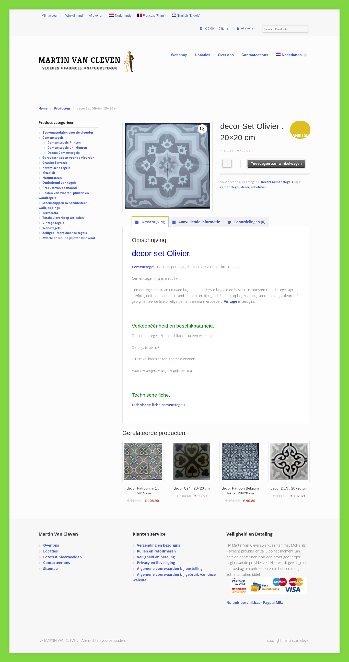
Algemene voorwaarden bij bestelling (170, 568)
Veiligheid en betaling (156, 557)
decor (245, 187)
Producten (62, 108)
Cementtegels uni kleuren (67, 147)
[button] (202, 129)
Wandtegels (51, 228)
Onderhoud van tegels (59, 182)
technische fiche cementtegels (158, 404)
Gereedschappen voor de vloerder (68, 157)
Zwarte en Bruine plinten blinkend (68, 238)
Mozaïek (48, 172)
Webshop (179, 55)
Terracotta (50, 213)
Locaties (202, 55)
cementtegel (229, 187)
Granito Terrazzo (54, 162)
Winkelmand (74, 15)
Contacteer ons (254, 55)
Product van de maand (59, 188)
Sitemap (50, 568)
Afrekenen (96, 15)
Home (43, 108)
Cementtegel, (143, 266)
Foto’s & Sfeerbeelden (62, 557)
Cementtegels (53, 137)
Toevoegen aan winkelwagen (276, 163)
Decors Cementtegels (277, 182)
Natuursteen (52, 178)
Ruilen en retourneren (156, 551)
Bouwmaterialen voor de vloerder (67, 132)
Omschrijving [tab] (153, 221)
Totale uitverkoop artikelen (63, 217)
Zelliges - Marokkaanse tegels (64, 233)
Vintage (230, 301)
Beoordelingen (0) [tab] (249, 221)
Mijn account (50, 15)
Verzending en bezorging (158, 545)
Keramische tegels (56, 168)
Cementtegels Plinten (64, 142)
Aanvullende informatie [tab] (198, 221)
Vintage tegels (53, 223)
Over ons (226, 55)
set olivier (258, 187)
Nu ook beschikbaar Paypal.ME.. (254, 602)
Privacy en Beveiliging (156, 562)
